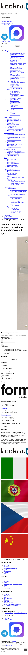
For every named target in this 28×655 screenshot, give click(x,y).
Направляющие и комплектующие (14, 84)
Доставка (6, 600)
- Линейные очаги (15, 199)
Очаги (11, 112)
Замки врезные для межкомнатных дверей (16, 68)
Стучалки (12, 106)
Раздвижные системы (12, 81)
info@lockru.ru (5, 24)
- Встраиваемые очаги (16, 197)
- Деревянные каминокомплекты (18, 190)
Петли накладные (14, 91)
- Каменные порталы (15, 209)
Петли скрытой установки (17, 95)
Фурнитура (7, 586)
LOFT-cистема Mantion (16, 87)
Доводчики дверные (15, 102)
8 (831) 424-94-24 (5, 41)
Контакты (6, 594)
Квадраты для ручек (15, 103)
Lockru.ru (13, 641)
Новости (6, 597)
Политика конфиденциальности (12, 604)
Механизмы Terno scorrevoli (17, 82)
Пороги (12, 109)
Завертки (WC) (14, 61)
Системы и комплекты (16, 88)
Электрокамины (11, 110)
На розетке (6, 565)
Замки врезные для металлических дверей (16, 70)
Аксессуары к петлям (15, 98)
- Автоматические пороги (17, 177)
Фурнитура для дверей (13, 99)
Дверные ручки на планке (17, 54)
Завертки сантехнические (10, 579)
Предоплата (4, 408)
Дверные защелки (14, 78)
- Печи (11, 204)
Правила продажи (8, 602)
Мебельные (7, 573)
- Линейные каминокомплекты (18, 192)
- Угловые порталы (15, 212)
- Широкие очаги (14, 205)
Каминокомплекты (15, 115)
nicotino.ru (9, 645)
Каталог (7, 50)
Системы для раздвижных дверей (13, 584)
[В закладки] (2, 345)
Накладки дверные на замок (17, 77)
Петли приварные (15, 92)
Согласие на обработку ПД (11, 605)
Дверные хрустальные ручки (17, 64)
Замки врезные (14, 74)
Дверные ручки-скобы (16, 58)
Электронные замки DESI (17, 72)
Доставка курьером (6, 415)
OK (25, 649)
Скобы (5, 569)
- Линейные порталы (15, 211)
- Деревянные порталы (16, 208)
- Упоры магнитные (15, 184)
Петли (8, 89)
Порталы (12, 113)
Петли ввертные (14, 94)
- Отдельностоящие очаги (17, 202)
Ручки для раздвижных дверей (18, 63)
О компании (7, 595)
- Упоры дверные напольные (17, 181)
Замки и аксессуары (12, 65)
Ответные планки (14, 101)
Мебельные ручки (15, 60)
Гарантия (6, 601)
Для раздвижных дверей (10, 568)
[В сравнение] (3, 345)
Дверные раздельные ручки (17, 53)
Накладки (6, 581)
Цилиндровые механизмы (17, 80)
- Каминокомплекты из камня (18, 191)
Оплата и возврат (8, 598)
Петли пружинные (15, 96)
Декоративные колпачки (16, 108)
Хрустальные (7, 571)
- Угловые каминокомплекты (17, 194)
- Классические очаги (15, 198)
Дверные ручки (11, 51)
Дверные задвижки (15, 75)
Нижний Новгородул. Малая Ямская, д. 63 (7, 22)
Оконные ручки (14, 57)
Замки (5, 582)
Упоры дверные (14, 105)
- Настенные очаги (15, 201)
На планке (6, 566)
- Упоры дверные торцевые (17, 183)
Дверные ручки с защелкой (17, 56)
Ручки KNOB (7, 572)
